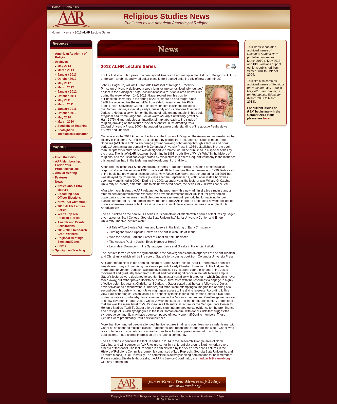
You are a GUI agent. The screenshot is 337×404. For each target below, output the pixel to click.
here (266, 118)
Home (56, 32)
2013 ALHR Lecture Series (128, 66)
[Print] (233, 68)
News (67, 32)
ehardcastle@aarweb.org (213, 358)
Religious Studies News (166, 16)
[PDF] (228, 67)
